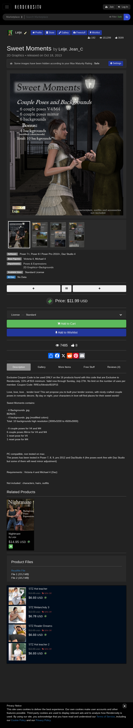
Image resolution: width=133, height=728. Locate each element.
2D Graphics (30, 267)
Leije (63, 49)
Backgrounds (46, 267)
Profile (38, 32)
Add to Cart (68, 323)
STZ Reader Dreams (40, 625)
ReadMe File (18, 570)
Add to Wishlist (67, 332)
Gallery (65, 32)
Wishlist (95, 32)
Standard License (34, 272)
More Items (64, 367)
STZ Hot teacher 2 (39, 644)
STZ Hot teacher (38, 588)
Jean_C (76, 49)
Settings (116, 63)
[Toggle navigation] (7, 7)
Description (19, 367)
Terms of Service (105, 716)
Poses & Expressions (34, 263)
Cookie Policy (18, 720)
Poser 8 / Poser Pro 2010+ (45, 254)
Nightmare (14, 533)
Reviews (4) (113, 367)
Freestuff (80, 32)
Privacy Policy (43, 720)
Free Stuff (89, 367)
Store (51, 32)
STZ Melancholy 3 (39, 607)
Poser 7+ (25, 254)
